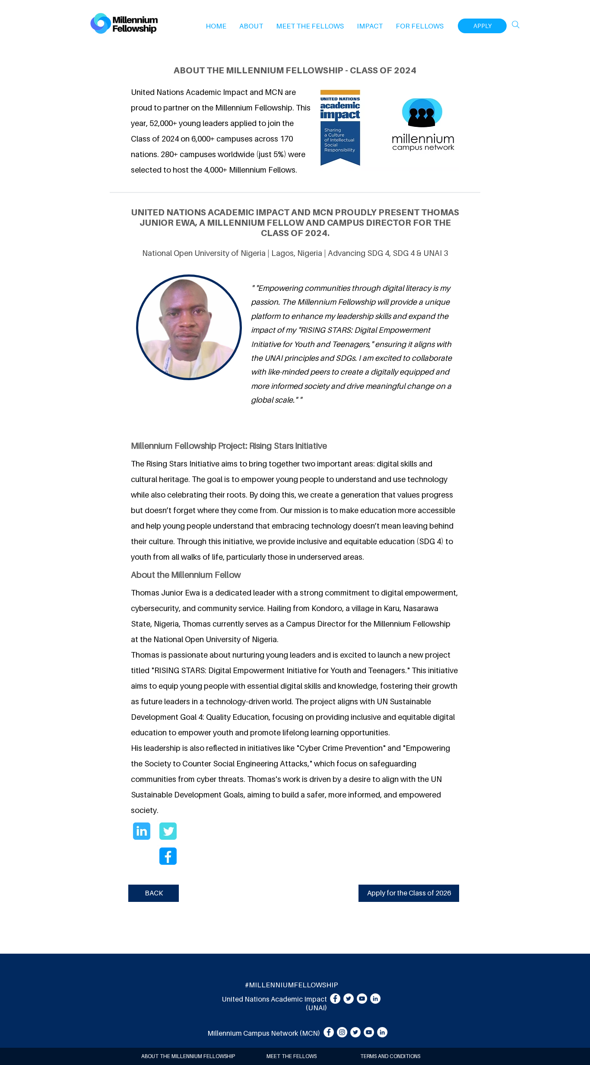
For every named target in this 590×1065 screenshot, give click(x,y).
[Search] (516, 25)
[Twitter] (348, 998)
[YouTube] (362, 998)
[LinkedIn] (375, 998)
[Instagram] (342, 1032)
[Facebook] (335, 998)
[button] (251, 26)
